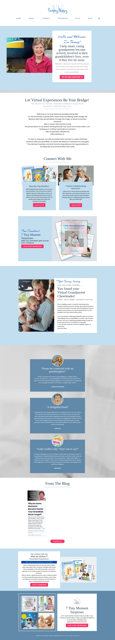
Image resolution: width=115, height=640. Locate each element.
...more (43, 528)
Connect (46, 18)
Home (18, 18)
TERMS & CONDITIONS (74, 635)
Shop (90, 18)
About (31, 18)
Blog (78, 18)
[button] (36, 513)
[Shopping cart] (99, 18)
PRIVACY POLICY (65, 635)
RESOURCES (63, 18)
